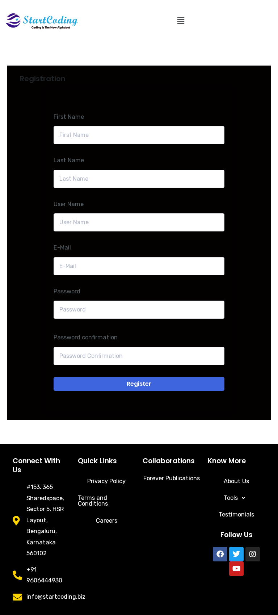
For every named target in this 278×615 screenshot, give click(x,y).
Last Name (69, 160)
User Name (69, 204)
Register (139, 384)
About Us (236, 481)
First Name (69, 116)
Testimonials (236, 514)
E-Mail (62, 247)
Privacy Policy (106, 481)
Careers (106, 520)
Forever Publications (171, 478)
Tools (231, 497)
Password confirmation (86, 337)
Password (67, 291)
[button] (180, 21)
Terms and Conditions (93, 500)
